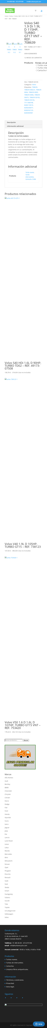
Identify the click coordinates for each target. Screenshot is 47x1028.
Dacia (7, 801)
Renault (7, 877)
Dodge (7, 804)
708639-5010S (35, 97)
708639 (34, 87)
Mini (6, 857)
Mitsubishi (8, 861)
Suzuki (7, 901)
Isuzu (7, 821)
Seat (6, 884)
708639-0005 (33, 92)
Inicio (6, 16)
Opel (6, 867)
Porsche (7, 874)
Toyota (7, 907)
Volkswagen (9, 914)
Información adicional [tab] (15, 126)
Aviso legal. (10, 987)
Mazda (7, 851)
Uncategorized (10, 911)
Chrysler (8, 794)
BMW (7, 788)
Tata (6, 904)
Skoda (7, 887)
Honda (7, 814)
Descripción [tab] (11, 122)
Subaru (7, 897)
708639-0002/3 (29, 90)
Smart (7, 891)
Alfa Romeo (9, 778)
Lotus (7, 847)
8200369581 (28, 113)
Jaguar (7, 828)
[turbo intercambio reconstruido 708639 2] (14, 48)
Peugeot (8, 871)
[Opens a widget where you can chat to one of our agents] (39, 1024)
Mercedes (8, 854)
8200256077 (28, 108)
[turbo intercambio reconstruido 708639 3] (14, 30)
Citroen (7, 798)
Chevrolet (8, 791)
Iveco (6, 824)
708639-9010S (29, 100)
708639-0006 (29, 95)
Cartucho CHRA (30, 179)
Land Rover (9, 841)
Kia (6, 834)
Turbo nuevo (29, 172)
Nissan (7, 864)
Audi (6, 781)
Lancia (7, 837)
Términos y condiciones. (15, 980)
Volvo (11, 16)
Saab (6, 881)
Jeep (6, 831)
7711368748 (28, 103)
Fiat (6, 808)
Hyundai (8, 817)
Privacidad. (10, 983)
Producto (28, 62)
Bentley (7, 784)
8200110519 (28, 105)
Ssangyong (9, 894)
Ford (6, 811)
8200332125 (28, 110)
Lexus (7, 844)
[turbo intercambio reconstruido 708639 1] (19, 48)
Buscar (26, 740)
